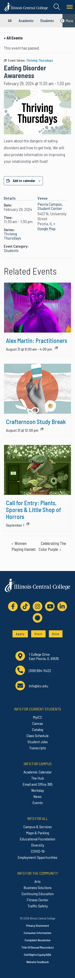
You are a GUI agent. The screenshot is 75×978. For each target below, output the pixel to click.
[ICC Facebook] (13, 606)
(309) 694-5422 (40, 670)
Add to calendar (24, 181)
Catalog (37, 729)
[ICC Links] (37, 618)
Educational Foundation (37, 839)
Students (47, 20)
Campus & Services (37, 827)
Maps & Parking (37, 833)
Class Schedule (37, 735)
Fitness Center (37, 900)
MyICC (37, 717)
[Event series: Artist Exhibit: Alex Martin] (56, 348)
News (37, 796)
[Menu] (69, 7)
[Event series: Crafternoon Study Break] (42, 429)
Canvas (37, 723)
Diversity (37, 845)
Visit (38, 634)
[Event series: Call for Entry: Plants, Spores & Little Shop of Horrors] (28, 524)
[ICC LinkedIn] (62, 606)
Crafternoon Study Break (36, 421)
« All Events (13, 38)
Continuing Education (37, 894)
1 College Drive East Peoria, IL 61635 (44, 656)
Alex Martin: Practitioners (36, 340)
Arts (37, 881)
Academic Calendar (37, 772)
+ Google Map (47, 226)
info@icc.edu (38, 686)
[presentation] (37, 308)
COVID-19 (37, 851)
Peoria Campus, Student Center (50, 206)
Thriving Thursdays (12, 235)
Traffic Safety (38, 906)
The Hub (37, 778)
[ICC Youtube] (50, 606)
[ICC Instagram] (37, 606)
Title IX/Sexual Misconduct (37, 947)
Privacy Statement (37, 925)
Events (37, 802)
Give (55, 634)
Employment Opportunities (37, 857)
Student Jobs (38, 742)
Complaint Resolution (38, 940)
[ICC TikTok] (25, 606)
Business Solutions (38, 887)
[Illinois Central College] (26, 6)
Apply (20, 634)
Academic (26, 20)
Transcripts (37, 748)
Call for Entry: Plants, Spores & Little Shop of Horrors (33, 509)
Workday (37, 790)
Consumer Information (37, 933)
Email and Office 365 (37, 784)
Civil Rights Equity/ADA (37, 954)
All (10, 20)
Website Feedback (37, 962)
